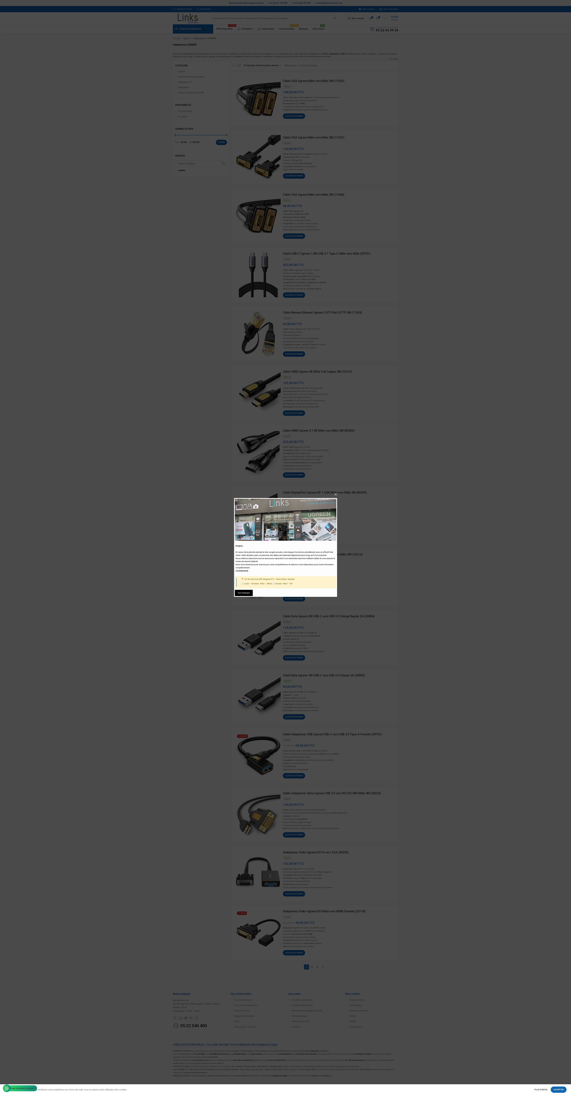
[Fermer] (335, 494)
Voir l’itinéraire (244, 593)
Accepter (559, 1089)
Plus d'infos (541, 1089)
